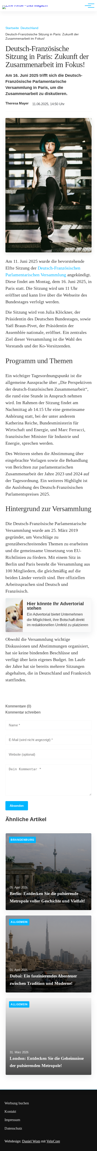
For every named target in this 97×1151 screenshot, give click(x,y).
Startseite (12, 28)
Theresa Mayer (17, 103)
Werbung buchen (17, 1103)
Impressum (12, 1120)
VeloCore (53, 1141)
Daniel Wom (31, 1141)
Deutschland (29, 28)
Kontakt (10, 1111)
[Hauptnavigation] (88, 6)
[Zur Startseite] (25, 5)
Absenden (17, 805)
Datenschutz (13, 1128)
